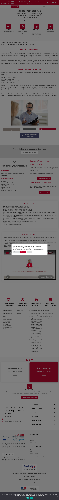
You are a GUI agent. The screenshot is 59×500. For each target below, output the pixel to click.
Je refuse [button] (30, 251)
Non (32, 497)
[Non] (57, 496)
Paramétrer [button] (16, 251)
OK (27, 497)
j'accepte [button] (23, 251)
